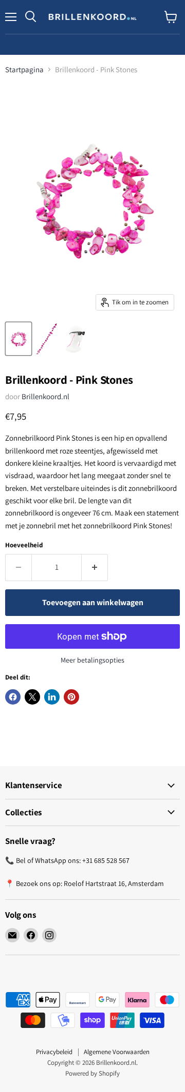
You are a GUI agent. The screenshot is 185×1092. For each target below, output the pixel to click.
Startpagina (24, 69)
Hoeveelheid (24, 545)
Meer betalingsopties (92, 660)
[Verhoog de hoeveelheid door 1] (95, 567)
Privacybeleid (54, 1051)
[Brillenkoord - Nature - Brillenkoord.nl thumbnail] (18, 338)
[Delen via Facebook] (13, 697)
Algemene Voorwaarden (117, 1051)
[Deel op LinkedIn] (52, 697)
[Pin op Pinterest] (71, 697)
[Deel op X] (32, 697)
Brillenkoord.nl (45, 396)
